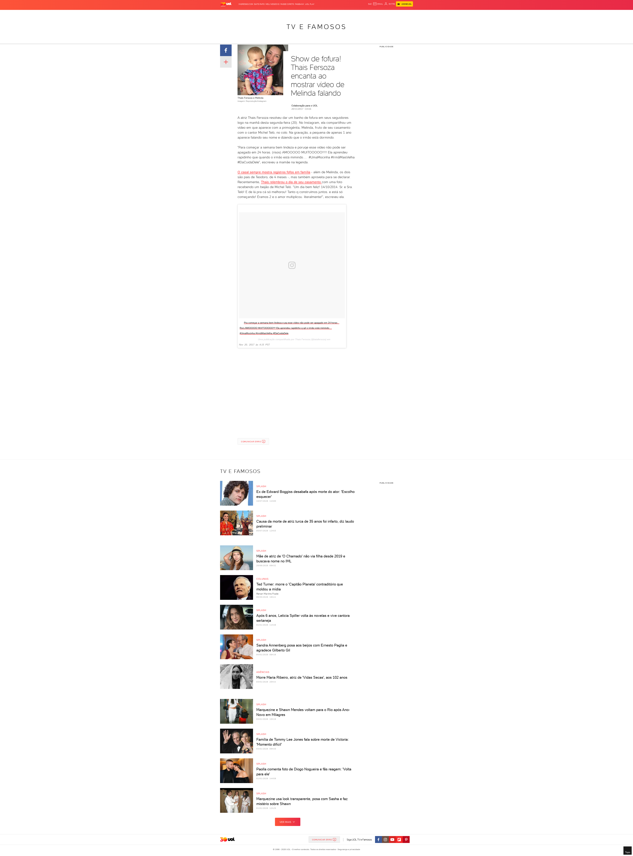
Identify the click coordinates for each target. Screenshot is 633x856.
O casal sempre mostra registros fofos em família (274, 172)
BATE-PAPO (259, 4)
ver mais (285, 822)
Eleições (243, 13)
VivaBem (338, 13)
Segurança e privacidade (348, 849)
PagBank (299, 4)
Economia (287, 13)
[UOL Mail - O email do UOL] (378, 4)
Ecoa (351, 13)
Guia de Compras (404, 13)
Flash (234, 13)
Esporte (306, 13)
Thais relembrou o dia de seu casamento (291, 182)
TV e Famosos (316, 27)
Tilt (345, 13)
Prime (383, 13)
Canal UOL (361, 13)
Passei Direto (287, 4)
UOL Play (309, 4)
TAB (378, 13)
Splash (316, 13)
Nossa (371, 13)
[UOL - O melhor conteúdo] (226, 4)
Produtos (224, 13)
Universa (327, 13)
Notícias (254, 13)
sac (370, 4)
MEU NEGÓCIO (272, 4)
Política (265, 13)
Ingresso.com (246, 4)
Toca (390, 13)
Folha (297, 13)
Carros (276, 13)
